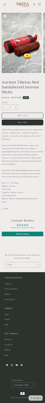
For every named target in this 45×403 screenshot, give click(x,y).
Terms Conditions (11, 289)
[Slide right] (27, 77)
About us (8, 339)
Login (7, 314)
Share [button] (6, 209)
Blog (6, 355)
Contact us (9, 345)
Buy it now (22, 122)
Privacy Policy (10, 299)
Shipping (8, 284)
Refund (7, 294)
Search (7, 319)
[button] (4, 4)
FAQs (7, 325)
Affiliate (7, 350)
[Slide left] (17, 77)
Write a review (22, 234)
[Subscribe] (37, 265)
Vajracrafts (19, 397)
